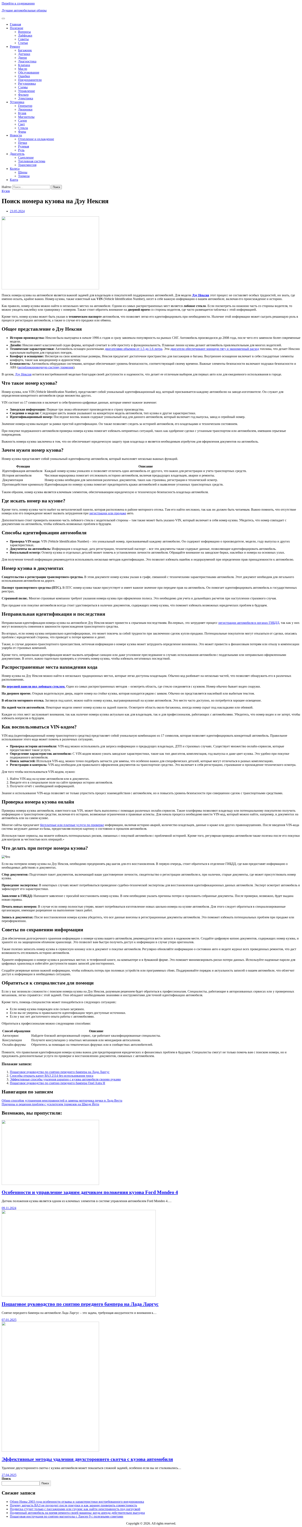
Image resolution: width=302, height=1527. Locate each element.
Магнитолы (26, 117)
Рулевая (23, 146)
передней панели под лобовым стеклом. (36, 686)
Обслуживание (28, 72)
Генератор (25, 105)
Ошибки (24, 76)
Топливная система (31, 161)
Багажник (25, 50)
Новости (16, 135)
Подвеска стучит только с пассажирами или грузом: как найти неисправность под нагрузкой (75, 1509)
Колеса (15, 168)
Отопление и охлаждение (36, 139)
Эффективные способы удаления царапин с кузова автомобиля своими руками (65, 1079)
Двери (22, 57)
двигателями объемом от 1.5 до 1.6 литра (133, 349)
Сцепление (26, 157)
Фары (22, 131)
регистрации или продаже (107, 513)
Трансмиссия (27, 165)
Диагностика (27, 61)
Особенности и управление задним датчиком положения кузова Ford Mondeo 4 (90, 1192)
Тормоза (24, 176)
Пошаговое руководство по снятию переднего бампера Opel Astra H (57, 1083)
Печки (22, 142)
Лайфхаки (25, 35)
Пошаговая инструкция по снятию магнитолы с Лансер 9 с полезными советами (66, 1516)
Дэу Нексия (200, 295)
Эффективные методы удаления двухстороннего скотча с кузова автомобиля (87, 1459)
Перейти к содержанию (18, 3)
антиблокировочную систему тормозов (45, 367)
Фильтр (23, 94)
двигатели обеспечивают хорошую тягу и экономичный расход (214, 349)
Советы (23, 39)
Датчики (24, 54)
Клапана (24, 65)
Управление (26, 91)
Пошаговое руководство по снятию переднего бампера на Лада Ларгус (60, 1072)
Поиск (6, 1478)
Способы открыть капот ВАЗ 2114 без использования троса (51, 1075)
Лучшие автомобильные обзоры (24, 10)
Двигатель (17, 154)
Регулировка (27, 83)
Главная (15, 24)
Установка (17, 102)
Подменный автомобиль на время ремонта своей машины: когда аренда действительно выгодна (77, 1512)
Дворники (25, 109)
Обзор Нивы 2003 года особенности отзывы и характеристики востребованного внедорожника (77, 1501)
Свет (21, 124)
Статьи (23, 43)
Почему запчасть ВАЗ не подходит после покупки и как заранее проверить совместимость (73, 1505)
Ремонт (15, 46)
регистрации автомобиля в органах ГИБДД (248, 622)
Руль (21, 150)
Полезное (16, 28)
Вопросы (24, 31)
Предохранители (30, 80)
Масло (22, 68)
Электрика (25, 98)
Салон (22, 120)
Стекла (23, 128)
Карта (14, 179)
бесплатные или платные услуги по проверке (72, 825)
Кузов (22, 113)
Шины (22, 172)
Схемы (23, 87)
